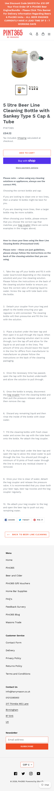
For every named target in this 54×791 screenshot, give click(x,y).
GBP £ (26, 764)
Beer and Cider (14, 575)
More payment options (27, 168)
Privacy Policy (13, 658)
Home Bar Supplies (16, 591)
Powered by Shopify (35, 781)
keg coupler (24, 225)
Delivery (10, 650)
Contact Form (13, 642)
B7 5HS (9, 716)
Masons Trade (13, 622)
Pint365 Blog (13, 614)
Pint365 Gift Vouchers (18, 583)
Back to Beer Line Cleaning (29, 534)
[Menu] (49, 34)
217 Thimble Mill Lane (17, 703)
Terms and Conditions (18, 673)
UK (7, 722)
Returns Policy (14, 666)
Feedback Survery (16, 606)
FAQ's (9, 599)
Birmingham (12, 710)
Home (9, 560)
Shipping (21, 138)
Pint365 (10, 567)
